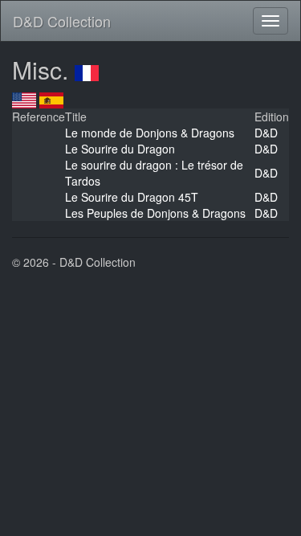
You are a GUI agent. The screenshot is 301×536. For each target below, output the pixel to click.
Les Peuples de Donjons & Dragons (155, 213)
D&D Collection (62, 20)
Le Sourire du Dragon (120, 149)
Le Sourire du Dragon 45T (131, 197)
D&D (266, 133)
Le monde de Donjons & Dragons (149, 133)
